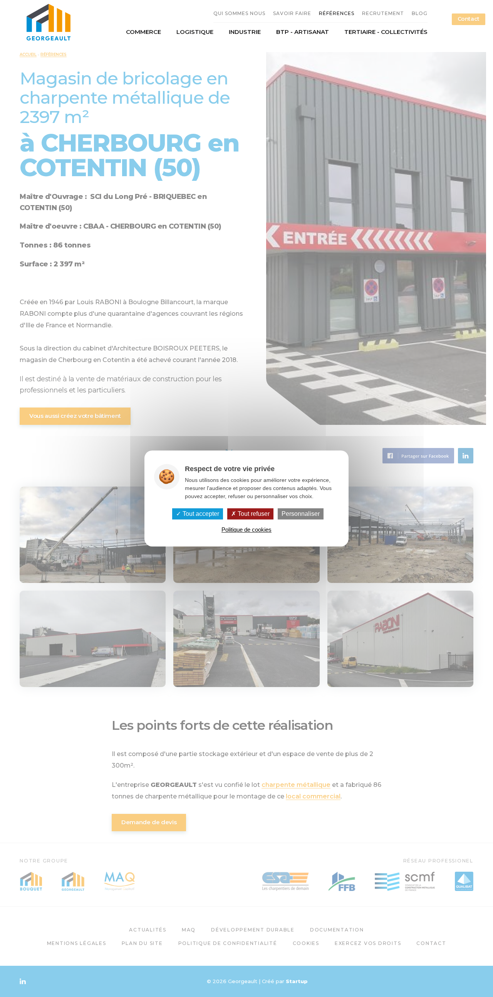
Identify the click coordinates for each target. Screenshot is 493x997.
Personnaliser (301, 513)
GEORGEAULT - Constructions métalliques (48, 22)
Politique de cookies (246, 530)
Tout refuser (253, 513)
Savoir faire (292, 13)
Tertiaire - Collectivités (386, 32)
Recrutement (383, 13)
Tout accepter (200, 513)
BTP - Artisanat (302, 32)
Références (336, 13)
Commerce (143, 32)
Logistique (194, 32)
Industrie (245, 32)
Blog (420, 13)
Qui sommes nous (239, 13)
